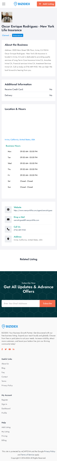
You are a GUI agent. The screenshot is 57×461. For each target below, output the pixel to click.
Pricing (4, 436)
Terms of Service (27, 454)
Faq (3, 372)
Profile (4, 413)
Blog (3, 368)
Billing (4, 440)
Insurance (17, 35)
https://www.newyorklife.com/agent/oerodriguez (33, 210)
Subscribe (47, 303)
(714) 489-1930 (20, 230)
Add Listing (48, 4)
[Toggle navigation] (4, 4)
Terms (4, 381)
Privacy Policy (7, 385)
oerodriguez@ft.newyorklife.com (26, 220)
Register (5, 399)
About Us (5, 363)
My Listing (5, 431)
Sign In (4, 404)
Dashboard (6, 408)
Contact (5, 376)
